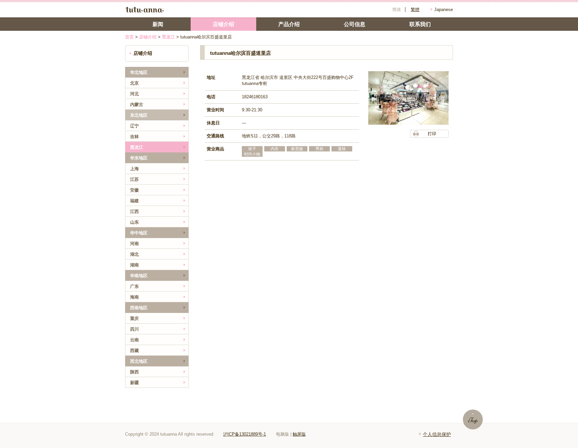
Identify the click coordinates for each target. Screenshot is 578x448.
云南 (134, 339)
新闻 (158, 24)
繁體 (415, 9)
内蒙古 (136, 104)
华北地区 (139, 72)
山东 (134, 222)
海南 (134, 297)
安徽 (134, 190)
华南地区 (139, 275)
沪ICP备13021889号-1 (244, 434)
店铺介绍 (148, 36)
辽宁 (134, 125)
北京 (134, 83)
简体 (396, 9)
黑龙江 (168, 36)
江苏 (134, 179)
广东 (134, 286)
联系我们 (420, 24)
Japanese (443, 9)
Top (473, 420)
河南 (134, 243)
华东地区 (139, 157)
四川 (134, 329)
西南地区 (139, 307)
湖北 (134, 254)
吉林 (134, 136)
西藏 (134, 350)
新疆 (134, 382)
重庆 (134, 318)
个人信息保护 (437, 434)
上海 (134, 168)
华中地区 (139, 232)
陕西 (134, 371)
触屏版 (299, 434)
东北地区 (139, 115)
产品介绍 (289, 24)
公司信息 (354, 24)
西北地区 (139, 361)
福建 (134, 200)
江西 (134, 211)
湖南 (134, 264)
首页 (129, 36)
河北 (134, 93)
